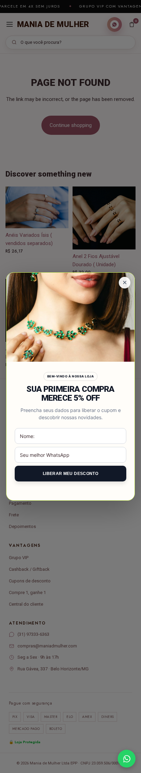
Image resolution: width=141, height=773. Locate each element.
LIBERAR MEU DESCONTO (70, 473)
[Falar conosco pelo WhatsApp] (127, 759)
